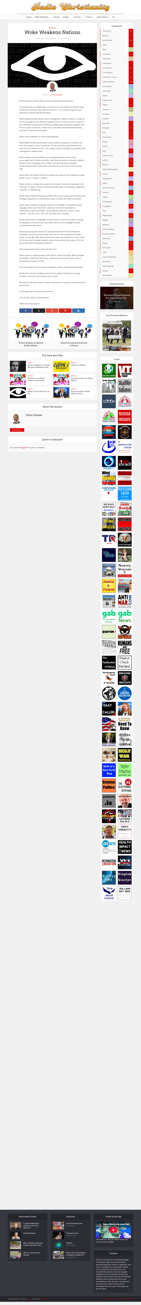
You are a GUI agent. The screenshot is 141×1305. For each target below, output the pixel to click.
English (69, 1243)
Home (29, 17)
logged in (24, 447)
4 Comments (70, 1226)
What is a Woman (78, 365)
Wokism (52, 28)
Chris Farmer (64, 38)
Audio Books (101, 17)
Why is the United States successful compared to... (76, 1254)
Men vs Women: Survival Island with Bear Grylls (33, 1244)
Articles (77, 17)
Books (65, 17)
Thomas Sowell (29, 1233)
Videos (88, 17)
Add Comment (51, 38)
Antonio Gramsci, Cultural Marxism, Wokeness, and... (39, 366)
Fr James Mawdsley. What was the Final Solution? (31, 1225)
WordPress (44, 1299)
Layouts (115, 1299)
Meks (29, 1299)
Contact (56, 17)
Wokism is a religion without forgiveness (36, 379)
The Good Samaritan (74, 1223)
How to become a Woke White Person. (80, 392)
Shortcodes (123, 1299)
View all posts (17, 430)
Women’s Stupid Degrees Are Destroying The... (117, 296)
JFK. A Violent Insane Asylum (31, 1254)
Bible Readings (41, 17)
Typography (108, 1299)
